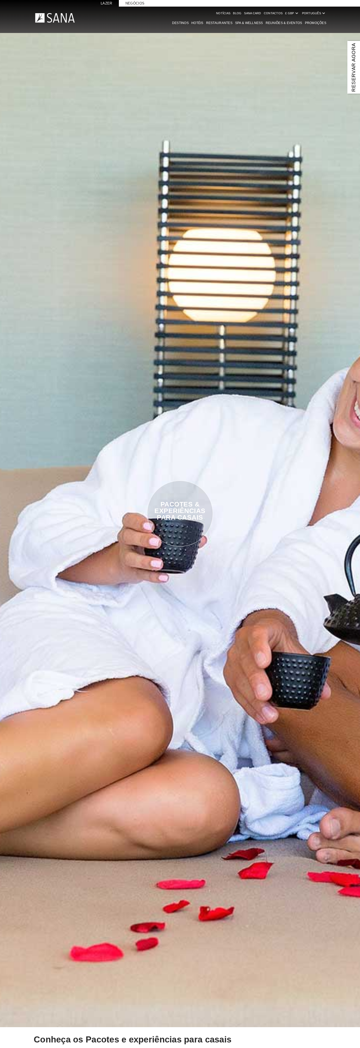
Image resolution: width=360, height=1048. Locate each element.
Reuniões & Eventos (284, 23)
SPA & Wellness (249, 23)
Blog (237, 13)
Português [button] (314, 13)
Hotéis (197, 23)
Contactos (273, 13)
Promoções (315, 23)
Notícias (223, 13)
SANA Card (252, 13)
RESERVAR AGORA (353, 67)
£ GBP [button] (292, 13)
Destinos (180, 23)
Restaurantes (219, 23)
